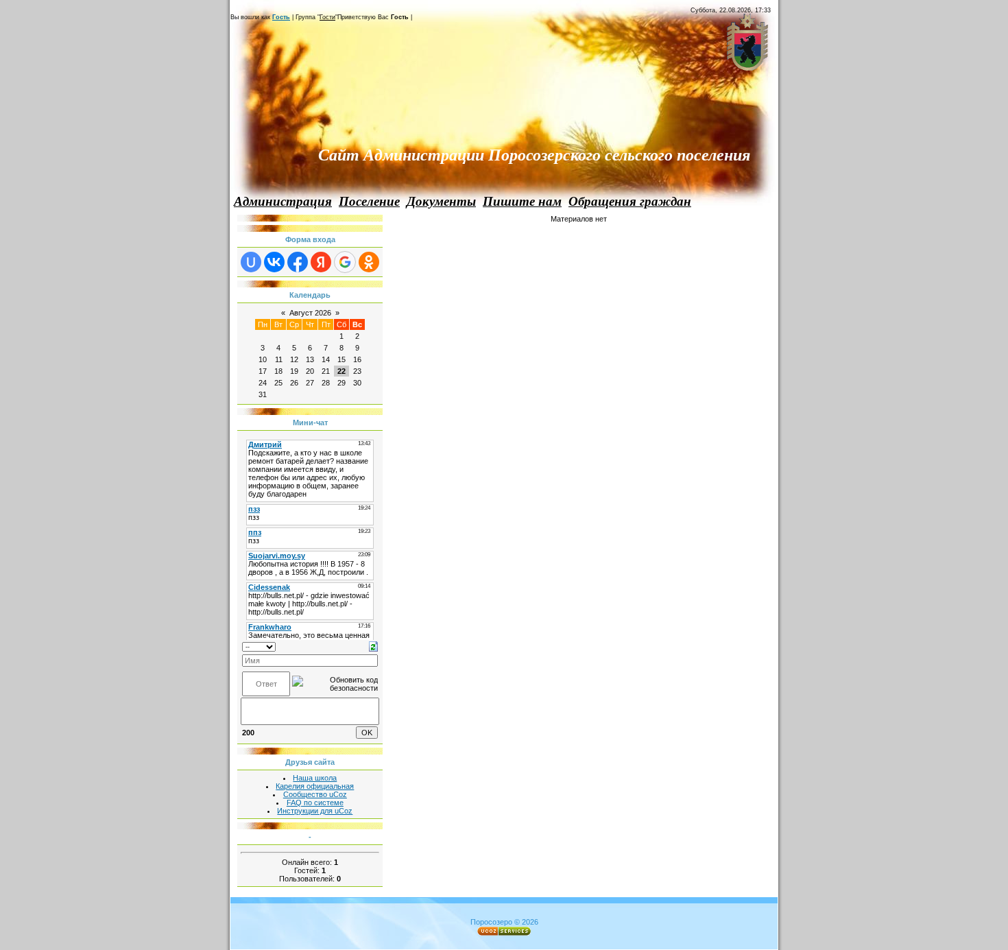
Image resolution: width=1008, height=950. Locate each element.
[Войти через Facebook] (297, 262)
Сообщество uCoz (315, 794)
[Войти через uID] (251, 262)
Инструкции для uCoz (314, 811)
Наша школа (315, 778)
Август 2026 (310, 313)
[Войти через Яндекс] (321, 262)
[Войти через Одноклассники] (369, 262)
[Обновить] (373, 645)
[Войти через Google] (345, 262)
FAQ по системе (315, 802)
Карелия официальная (315, 786)
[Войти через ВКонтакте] (274, 262)
